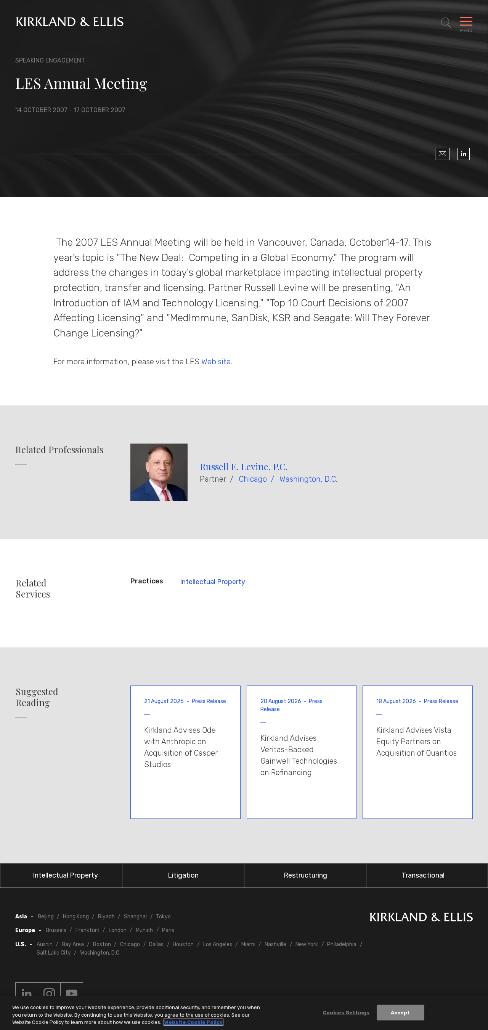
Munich (144, 930)
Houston (183, 944)
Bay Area (73, 944)
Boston (102, 944)
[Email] (442, 154)
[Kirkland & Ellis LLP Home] (421, 918)
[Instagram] (49, 993)
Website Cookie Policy (193, 1022)
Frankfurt (87, 930)
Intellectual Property (212, 582)
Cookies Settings (346, 1012)
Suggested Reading (37, 697)
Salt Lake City (54, 953)
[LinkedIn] (464, 154)
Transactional (423, 875)
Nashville (275, 944)
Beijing (46, 916)
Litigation (183, 875)
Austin (45, 944)
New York (306, 944)
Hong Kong (76, 916)
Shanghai (135, 916)
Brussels (56, 930)
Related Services (33, 588)
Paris (168, 930)
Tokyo (163, 916)
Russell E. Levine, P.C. (243, 466)
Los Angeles (217, 944)
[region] (244, 1013)
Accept (400, 1012)
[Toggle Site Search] (446, 23)
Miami (248, 944)
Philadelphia (341, 944)
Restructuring (305, 875)
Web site (216, 361)
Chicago (253, 479)
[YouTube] (71, 993)
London (118, 930)
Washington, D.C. (308, 479)
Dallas (156, 944)
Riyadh (106, 916)
